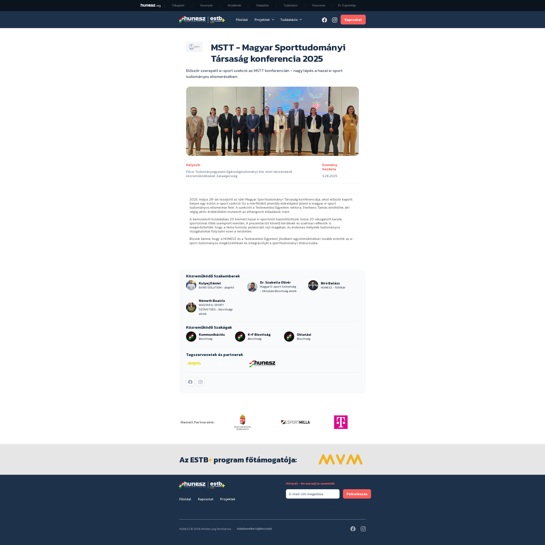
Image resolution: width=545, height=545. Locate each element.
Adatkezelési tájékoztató (254, 529)
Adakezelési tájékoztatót (344, 503)
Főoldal (242, 19)
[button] (264, 19)
